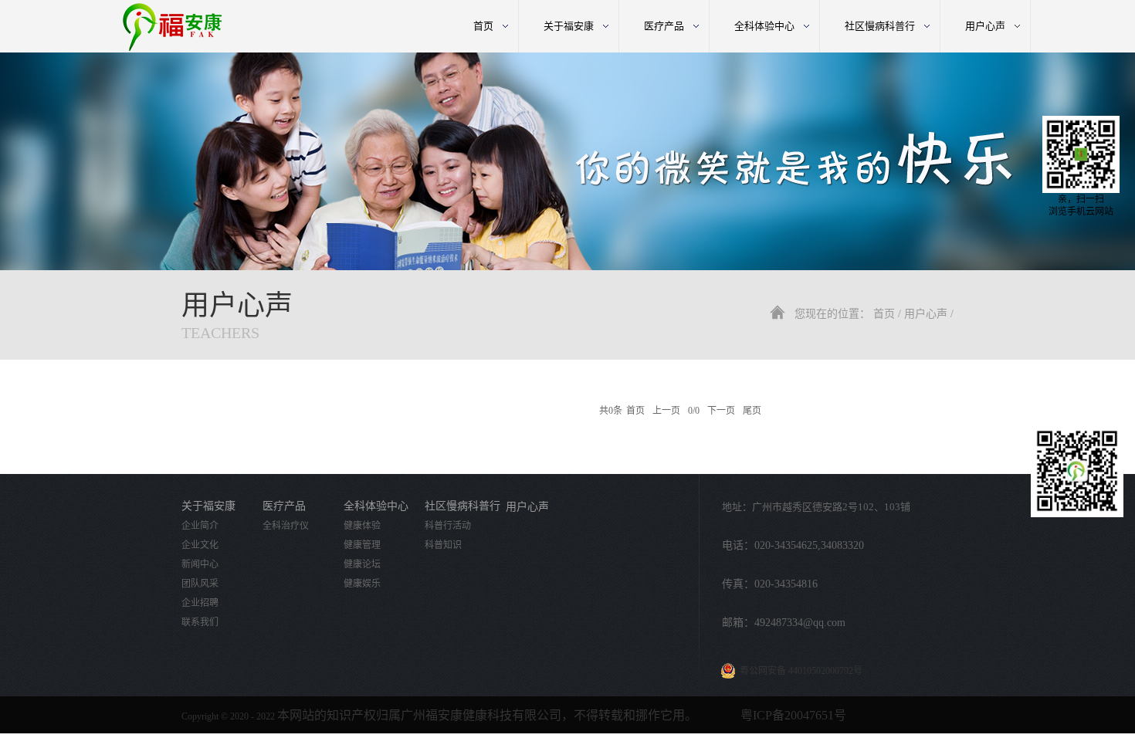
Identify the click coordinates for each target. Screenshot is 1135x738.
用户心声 (925, 314)
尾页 (752, 410)
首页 (483, 26)
